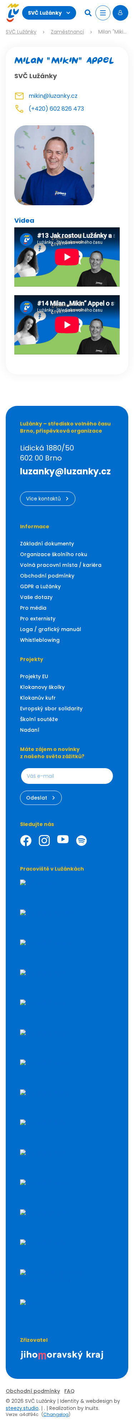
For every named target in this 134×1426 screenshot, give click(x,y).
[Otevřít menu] (102, 12)
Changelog (56, 1414)
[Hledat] (89, 12)
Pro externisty (37, 618)
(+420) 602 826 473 (56, 109)
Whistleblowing (40, 640)
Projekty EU (34, 676)
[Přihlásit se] (120, 13)
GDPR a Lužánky (40, 586)
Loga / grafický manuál (50, 629)
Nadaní (29, 730)
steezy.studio (22, 1408)
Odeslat (36, 797)
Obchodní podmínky (47, 575)
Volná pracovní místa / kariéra (60, 565)
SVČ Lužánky (45, 12)
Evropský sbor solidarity (51, 708)
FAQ (69, 1391)
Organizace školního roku (53, 554)
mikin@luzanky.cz (53, 96)
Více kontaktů (43, 498)
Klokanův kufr (38, 697)
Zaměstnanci (67, 32)
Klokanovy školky (42, 687)
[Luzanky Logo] (13, 13)
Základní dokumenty (47, 543)
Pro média (33, 607)
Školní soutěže (39, 719)
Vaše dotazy (36, 597)
